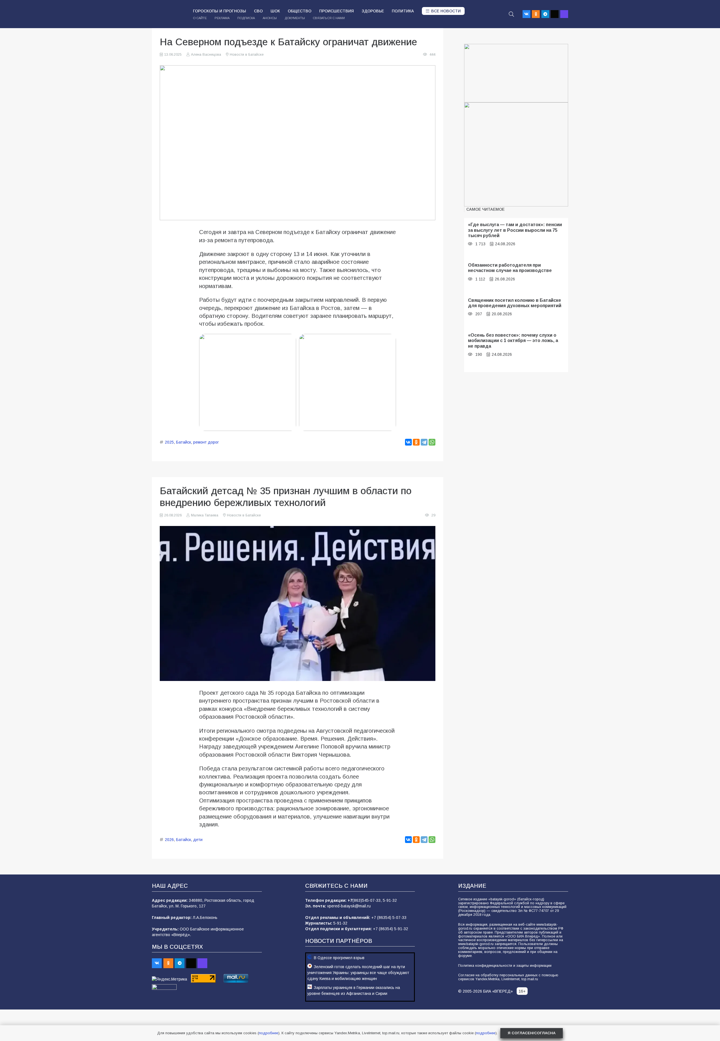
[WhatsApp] (432, 442)
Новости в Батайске (247, 55)
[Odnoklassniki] (536, 14)
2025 (169, 442)
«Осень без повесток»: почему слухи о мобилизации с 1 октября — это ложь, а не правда (513, 340)
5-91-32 (390, 900)
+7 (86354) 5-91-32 (390, 929)
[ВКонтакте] (408, 442)
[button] (511, 14)
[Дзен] (555, 14)
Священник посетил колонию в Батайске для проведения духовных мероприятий (514, 303)
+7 (350, 900)
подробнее (268, 1033)
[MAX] (564, 14)
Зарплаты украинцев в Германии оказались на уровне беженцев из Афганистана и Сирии (353, 990)
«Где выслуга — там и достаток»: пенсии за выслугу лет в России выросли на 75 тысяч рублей (515, 230)
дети (197, 839)
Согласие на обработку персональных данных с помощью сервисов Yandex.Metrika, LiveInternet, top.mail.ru (508, 977)
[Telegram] (545, 14)
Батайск (183, 442)
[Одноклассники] (416, 442)
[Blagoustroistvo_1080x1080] (516, 154)
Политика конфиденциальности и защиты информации (505, 966)
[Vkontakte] (526, 14)
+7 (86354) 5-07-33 (388, 917)
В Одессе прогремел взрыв (339, 957)
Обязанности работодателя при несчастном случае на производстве (510, 267)
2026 (169, 839)
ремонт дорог (206, 442)
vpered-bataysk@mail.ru (349, 906)
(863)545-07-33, (367, 900)
